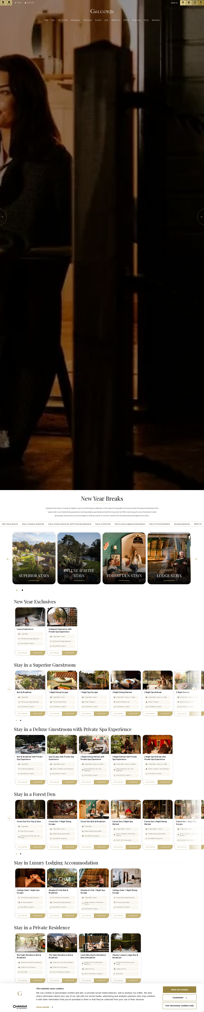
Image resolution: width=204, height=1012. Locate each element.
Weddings (75, 23)
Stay (46, 23)
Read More (22, 661)
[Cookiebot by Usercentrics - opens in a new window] (20, 1007)
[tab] (17, 599)
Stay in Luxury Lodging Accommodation (135, 524)
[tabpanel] (33, 562)
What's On (115, 23)
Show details (42, 1007)
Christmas (87, 23)
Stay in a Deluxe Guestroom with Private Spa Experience (64, 524)
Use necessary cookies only (179, 1005)
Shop (146, 23)
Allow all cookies (179, 989)
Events (98, 23)
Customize (178, 997)
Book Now (37, 661)
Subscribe (36, 3)
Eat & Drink (63, 23)
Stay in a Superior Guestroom (21, 524)
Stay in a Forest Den (103, 524)
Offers (126, 23)
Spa (53, 23)
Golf (106, 23)
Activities (136, 23)
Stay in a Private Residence (169, 524)
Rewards (156, 23)
